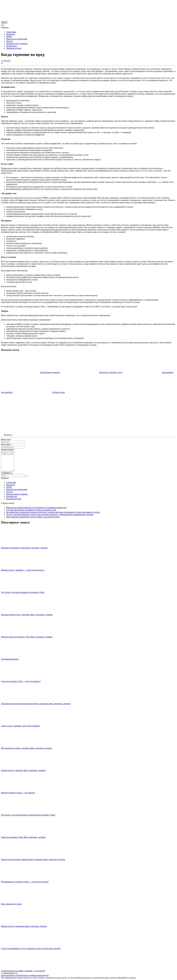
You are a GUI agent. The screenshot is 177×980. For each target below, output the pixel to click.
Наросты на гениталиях (16, 39)
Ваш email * (6, 444)
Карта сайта (15, 975)
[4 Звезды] (137, 403)
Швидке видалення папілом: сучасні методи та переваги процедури (36, 507)
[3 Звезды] (98, 403)
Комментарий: (7, 449)
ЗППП (9, 36)
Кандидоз (10, 34)
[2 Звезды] (59, 403)
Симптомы (11, 32)
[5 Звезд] (20, 423)
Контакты (5, 975)
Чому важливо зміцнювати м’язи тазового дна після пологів (32, 517)
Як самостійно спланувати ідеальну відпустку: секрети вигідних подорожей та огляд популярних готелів (53, 512)
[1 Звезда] (20, 403)
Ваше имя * (6, 439)
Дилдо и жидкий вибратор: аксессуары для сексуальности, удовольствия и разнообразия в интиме (49, 514)
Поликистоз (11, 46)
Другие (9, 41)
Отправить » (7, 473)
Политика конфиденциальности (34, 975)
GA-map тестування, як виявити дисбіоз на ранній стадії (31, 510)
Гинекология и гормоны (17, 43)
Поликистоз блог (13, 48)
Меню (4, 22)
